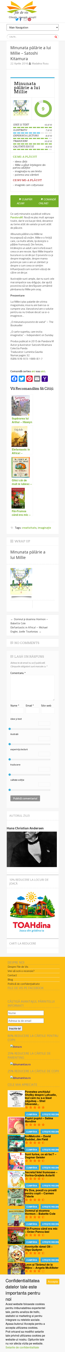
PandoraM (16, 217)
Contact (12, 975)
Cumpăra (31, 1114)
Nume (14, 705)
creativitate (29, 528)
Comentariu (18, 673)
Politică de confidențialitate (24, 984)
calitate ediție (17, 780)
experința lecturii (19, 749)
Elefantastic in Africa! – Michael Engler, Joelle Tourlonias (28, 629)
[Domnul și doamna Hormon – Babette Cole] (16, 1225)
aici (33, 371)
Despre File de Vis (18, 967)
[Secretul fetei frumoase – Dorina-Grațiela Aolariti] (16, 1187)
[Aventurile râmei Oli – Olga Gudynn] (16, 1261)
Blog (10, 979)
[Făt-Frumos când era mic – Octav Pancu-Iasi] (16, 1243)
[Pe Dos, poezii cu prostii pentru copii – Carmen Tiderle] (16, 1205)
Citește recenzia (52, 1114)
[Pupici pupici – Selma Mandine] (16, 1133)
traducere (15, 764)
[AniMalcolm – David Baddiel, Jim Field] (16, 1151)
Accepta (53, 1281)
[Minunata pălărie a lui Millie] (21, 108)
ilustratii (14, 734)
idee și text (16, 719)
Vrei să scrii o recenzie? (21, 971)
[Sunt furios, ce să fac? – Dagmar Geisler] (16, 1169)
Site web (46, 705)
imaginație (44, 528)
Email (30, 705)
